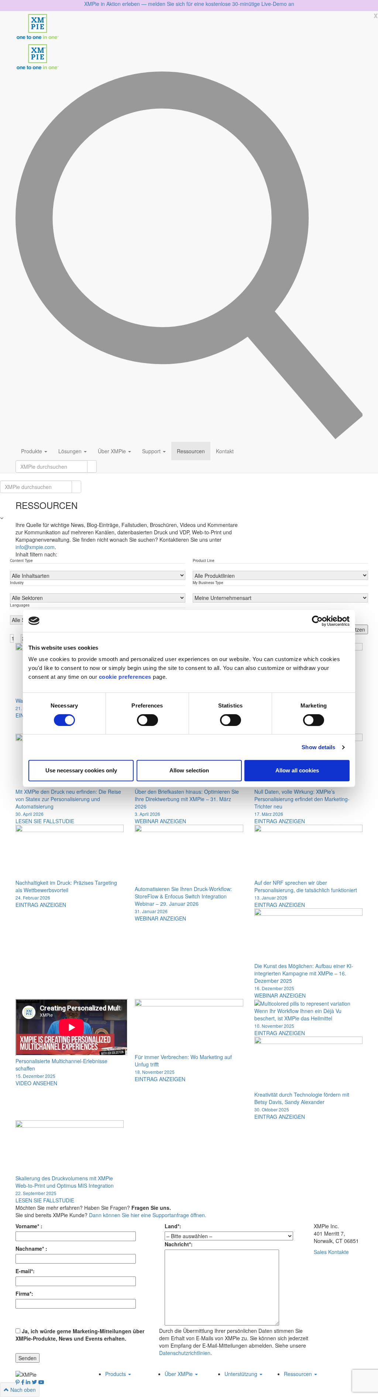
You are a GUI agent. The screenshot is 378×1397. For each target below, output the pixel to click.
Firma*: (24, 1293)
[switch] (147, 720)
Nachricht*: (179, 1244)
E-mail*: (25, 1271)
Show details (318, 747)
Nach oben (22, 1389)
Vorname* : (29, 1226)
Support (152, 451)
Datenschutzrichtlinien (184, 1352)
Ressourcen (191, 451)
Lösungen (70, 451)
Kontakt (225, 451)
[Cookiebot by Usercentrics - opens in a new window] (317, 620)
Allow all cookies (297, 770)
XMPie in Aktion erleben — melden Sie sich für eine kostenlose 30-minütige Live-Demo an (189, 3)
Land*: (173, 1226)
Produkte (32, 451)
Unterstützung (241, 1373)
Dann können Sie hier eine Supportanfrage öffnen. (147, 1215)
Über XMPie (112, 451)
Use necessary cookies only (81, 770)
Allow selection (189, 770)
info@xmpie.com (35, 547)
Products (116, 1373)
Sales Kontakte (331, 1251)
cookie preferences (125, 677)
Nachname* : (31, 1248)
